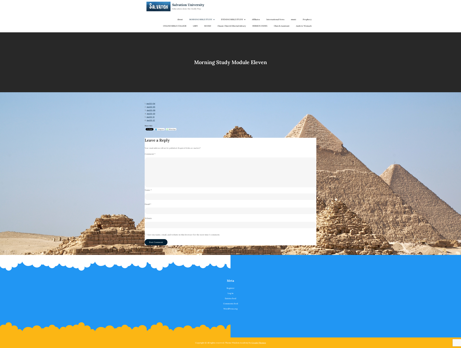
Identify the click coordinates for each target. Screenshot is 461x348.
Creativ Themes (258, 343)
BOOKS (207, 26)
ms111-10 (151, 113)
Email (148, 204)
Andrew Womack (304, 26)
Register (230, 288)
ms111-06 (151, 110)
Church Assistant (281, 26)
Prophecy (307, 19)
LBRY (195, 26)
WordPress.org (230, 309)
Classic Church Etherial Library (232, 26)
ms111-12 (151, 120)
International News (275, 19)
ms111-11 (151, 117)
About (180, 19)
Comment (150, 154)
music (293, 19)
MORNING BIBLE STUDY (200, 19)
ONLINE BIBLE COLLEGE (174, 26)
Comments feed (230, 303)
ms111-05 (151, 107)
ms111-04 (150, 103)
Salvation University (188, 5)
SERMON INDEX (259, 26)
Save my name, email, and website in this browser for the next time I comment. (183, 235)
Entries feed (230, 298)
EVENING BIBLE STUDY (232, 19)
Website (148, 218)
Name (148, 190)
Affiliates (256, 19)
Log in (230, 293)
